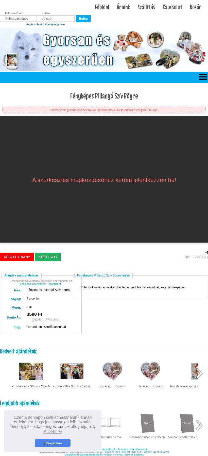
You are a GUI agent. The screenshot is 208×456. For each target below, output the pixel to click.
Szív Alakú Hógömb (111, 386)
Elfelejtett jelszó (55, 24)
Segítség (48, 257)
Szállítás (146, 7)
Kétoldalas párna (109, 437)
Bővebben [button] (53, 432)
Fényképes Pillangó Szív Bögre (104, 95)
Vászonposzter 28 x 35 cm (147, 437)
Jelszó (46, 13)
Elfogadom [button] (52, 443)
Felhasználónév (14, 13)
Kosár (195, 7)
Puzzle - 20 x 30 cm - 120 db (72, 386)
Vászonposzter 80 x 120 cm (187, 437)
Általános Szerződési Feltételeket (40, 283)
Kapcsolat (172, 7)
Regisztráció (34, 24)
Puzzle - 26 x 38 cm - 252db (31, 386)
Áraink (123, 7)
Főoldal (102, 7)
